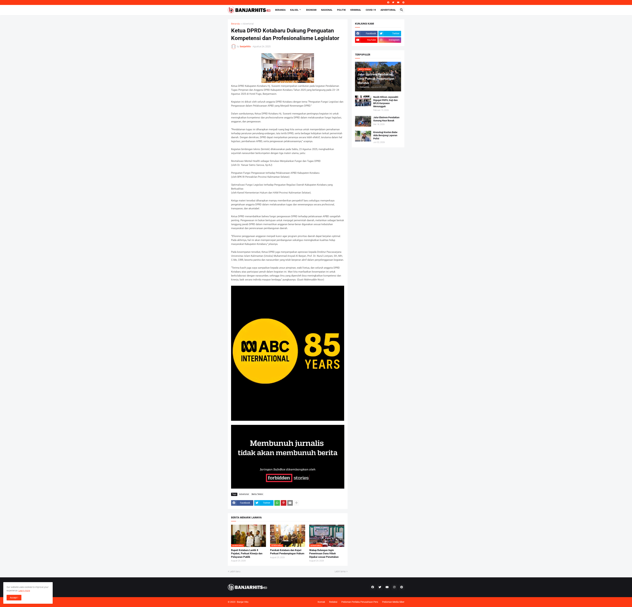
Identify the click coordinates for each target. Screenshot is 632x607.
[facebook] (388, 2)
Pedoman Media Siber (393, 602)
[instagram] (394, 587)
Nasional (326, 10)
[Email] (290, 503)
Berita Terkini (257, 494)
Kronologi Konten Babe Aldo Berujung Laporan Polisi (385, 135)
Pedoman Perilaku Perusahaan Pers (359, 602)
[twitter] (393, 2)
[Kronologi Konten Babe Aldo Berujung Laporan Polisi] (363, 136)
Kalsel (294, 10)
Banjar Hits (242, 602)
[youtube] (398, 2)
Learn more (24, 590)
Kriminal (355, 10)
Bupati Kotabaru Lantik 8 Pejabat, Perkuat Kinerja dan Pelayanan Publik (246, 553)
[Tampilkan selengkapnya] (296, 503)
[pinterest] (403, 2)
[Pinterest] (283, 503)
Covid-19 (371, 10)
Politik (341, 10)
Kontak (321, 602)
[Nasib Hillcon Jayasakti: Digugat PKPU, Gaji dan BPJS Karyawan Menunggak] (363, 101)
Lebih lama (340, 571)
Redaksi (333, 602)
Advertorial (388, 10)
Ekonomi (311, 10)
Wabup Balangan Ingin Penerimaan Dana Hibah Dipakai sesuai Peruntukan (324, 553)
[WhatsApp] (277, 503)
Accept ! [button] (14, 597)
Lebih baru (235, 571)
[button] (401, 10)
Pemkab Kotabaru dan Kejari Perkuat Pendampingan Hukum (287, 552)
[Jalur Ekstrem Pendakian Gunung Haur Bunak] (363, 121)
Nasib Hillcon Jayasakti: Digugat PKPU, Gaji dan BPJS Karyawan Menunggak (386, 102)
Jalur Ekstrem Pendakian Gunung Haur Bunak (386, 119)
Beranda (280, 10)
